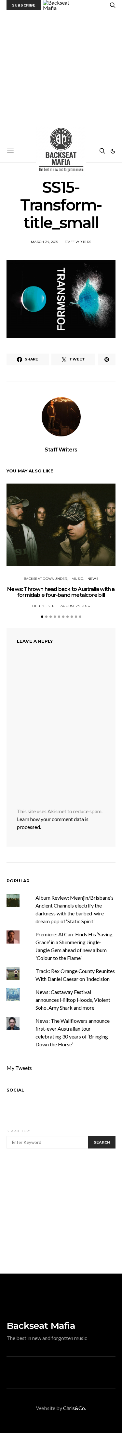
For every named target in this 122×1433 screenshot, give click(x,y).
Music (77, 579)
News (93, 579)
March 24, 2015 (44, 242)
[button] (112, 151)
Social (15, 1090)
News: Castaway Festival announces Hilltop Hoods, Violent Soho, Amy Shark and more (72, 1000)
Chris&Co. (74, 1408)
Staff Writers (77, 242)
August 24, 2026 (75, 606)
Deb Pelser (43, 606)
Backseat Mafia (41, 1325)
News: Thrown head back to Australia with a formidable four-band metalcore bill (61, 592)
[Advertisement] (61, 75)
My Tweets (19, 1068)
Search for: (18, 1131)
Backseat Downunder (45, 579)
